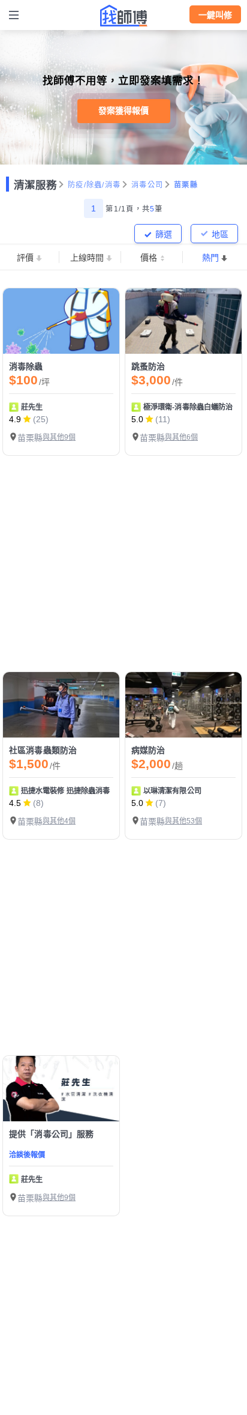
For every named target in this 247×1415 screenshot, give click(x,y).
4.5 (15, 803)
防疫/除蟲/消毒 (94, 185)
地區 (220, 234)
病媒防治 (148, 750)
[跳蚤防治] (183, 321)
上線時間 (87, 257)
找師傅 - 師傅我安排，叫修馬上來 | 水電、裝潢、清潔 (123, 15)
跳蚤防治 (148, 366)
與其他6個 (181, 437)
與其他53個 (183, 821)
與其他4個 (59, 821)
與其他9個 (59, 437)
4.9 (15, 419)
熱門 (210, 257)
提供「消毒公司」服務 (51, 1134)
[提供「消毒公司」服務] (61, 1088)
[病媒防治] (183, 705)
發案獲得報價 (123, 110)
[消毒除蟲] (61, 321)
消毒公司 (147, 185)
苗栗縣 (186, 185)
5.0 (137, 419)
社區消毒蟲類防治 (43, 750)
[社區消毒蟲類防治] (61, 705)
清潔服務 (35, 185)
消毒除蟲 (26, 366)
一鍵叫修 (215, 15)
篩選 (163, 234)
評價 (25, 257)
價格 (148, 257)
